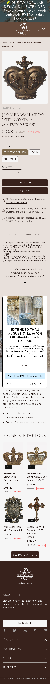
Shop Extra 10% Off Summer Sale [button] (25, 376)
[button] (25, 366)
